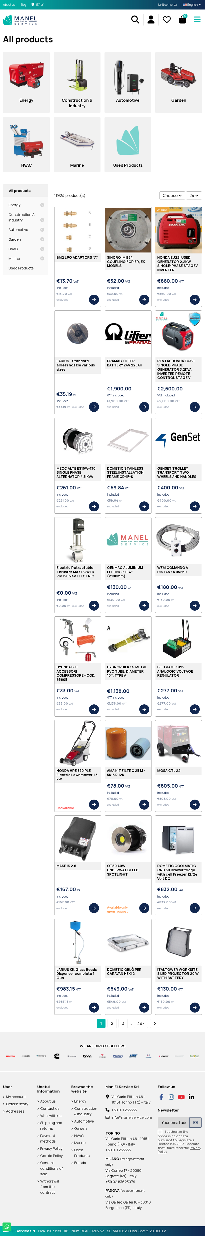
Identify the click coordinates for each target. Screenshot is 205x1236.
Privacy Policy (51, 1148)
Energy (14, 204)
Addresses (15, 1111)
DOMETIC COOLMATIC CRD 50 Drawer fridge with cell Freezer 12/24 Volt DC (177, 872)
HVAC (13, 248)
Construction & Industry (21, 217)
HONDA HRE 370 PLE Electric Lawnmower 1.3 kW (77, 774)
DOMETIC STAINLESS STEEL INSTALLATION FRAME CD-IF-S (125, 472)
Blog (23, 4)
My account (16, 1096)
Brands (80, 1162)
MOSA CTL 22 (168, 770)
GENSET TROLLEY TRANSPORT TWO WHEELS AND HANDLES (176, 472)
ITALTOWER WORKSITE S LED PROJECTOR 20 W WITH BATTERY (178, 973)
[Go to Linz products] (133, 1055)
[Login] (150, 19)
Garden (14, 239)
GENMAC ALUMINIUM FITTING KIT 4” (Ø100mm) (125, 571)
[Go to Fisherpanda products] (71, 1055)
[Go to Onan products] (87, 1055)
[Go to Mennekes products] (163, 1055)
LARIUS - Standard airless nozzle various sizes (75, 365)
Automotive (18, 229)
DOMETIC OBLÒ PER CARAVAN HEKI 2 (124, 971)
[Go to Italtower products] (102, 1055)
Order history (17, 1104)
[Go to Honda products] (10, 1055)
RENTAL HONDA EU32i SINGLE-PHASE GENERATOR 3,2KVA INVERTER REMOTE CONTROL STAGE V (175, 369)
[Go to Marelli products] (148, 1055)
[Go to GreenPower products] (194, 1055)
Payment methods (48, 1138)
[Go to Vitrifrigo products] (41, 1055)
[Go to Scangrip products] (179, 1055)
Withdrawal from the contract (49, 1187)
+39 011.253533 (124, 1110)
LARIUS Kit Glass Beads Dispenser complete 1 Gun (76, 973)
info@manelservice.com (132, 1117)
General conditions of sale (51, 1168)
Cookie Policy (51, 1155)
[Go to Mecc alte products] (117, 1055)
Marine (14, 258)
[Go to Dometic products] (25, 1055)
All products (19, 190)
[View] (94, 300)
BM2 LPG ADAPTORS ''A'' (77, 257)
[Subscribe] (195, 1123)
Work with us (51, 1115)
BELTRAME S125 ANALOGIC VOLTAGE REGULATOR (175, 671)
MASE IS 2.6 (66, 865)
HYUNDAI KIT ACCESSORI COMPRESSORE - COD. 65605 (75, 673)
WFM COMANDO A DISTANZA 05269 (172, 569)
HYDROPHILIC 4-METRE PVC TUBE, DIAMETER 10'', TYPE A (127, 671)
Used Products (21, 268)
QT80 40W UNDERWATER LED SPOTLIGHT (122, 870)
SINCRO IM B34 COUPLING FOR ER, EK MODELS (126, 261)
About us (9, 4)
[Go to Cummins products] (56, 1055)
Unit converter (168, 4)
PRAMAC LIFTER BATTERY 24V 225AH (124, 362)
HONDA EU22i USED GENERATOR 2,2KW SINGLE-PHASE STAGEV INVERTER (177, 263)
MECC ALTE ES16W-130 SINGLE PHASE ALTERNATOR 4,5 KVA (76, 472)
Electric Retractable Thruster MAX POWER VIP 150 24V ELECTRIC (75, 571)
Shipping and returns (51, 1125)
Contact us (50, 1108)
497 (140, 1023)
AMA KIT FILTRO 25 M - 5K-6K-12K (126, 772)
